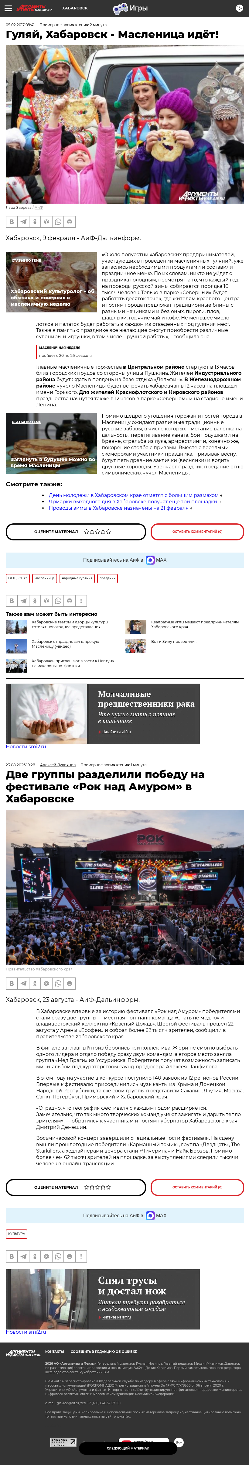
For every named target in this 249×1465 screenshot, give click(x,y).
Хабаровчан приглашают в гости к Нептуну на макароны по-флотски (73, 663)
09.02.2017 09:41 (20, 24)
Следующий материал (128, 1448)
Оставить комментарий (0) (197, 532)
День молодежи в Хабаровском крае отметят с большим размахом (134, 495)
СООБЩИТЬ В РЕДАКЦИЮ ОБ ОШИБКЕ (104, 1352)
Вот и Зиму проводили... (174, 641)
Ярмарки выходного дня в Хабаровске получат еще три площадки (133, 502)
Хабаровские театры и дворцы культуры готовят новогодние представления (70, 624)
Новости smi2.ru (26, 747)
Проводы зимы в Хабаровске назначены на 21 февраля (119, 508)
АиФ (39, 207)
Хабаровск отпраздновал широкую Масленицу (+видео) (65, 644)
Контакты (54, 1352)
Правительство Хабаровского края (39, 969)
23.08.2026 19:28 (20, 765)
